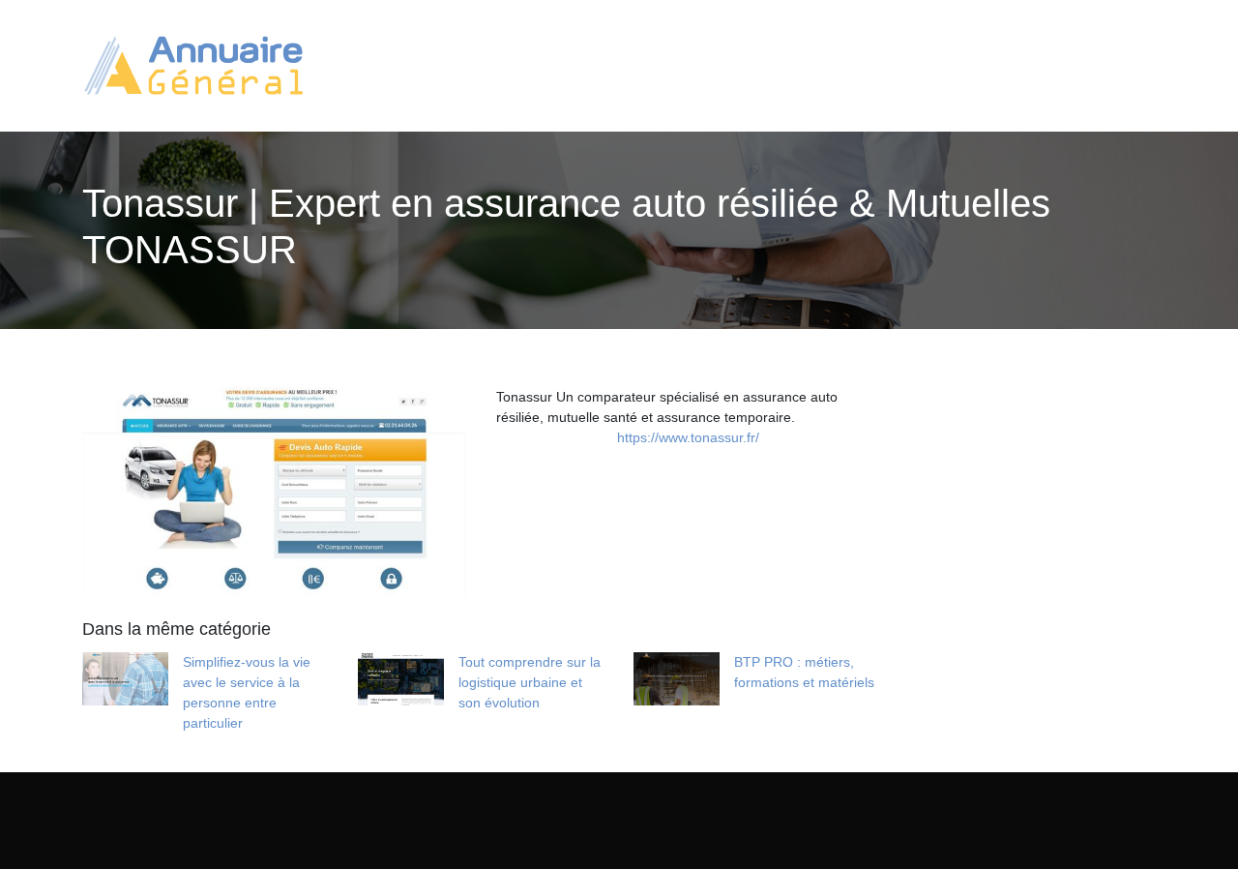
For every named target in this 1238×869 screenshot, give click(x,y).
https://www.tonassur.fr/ (688, 437)
